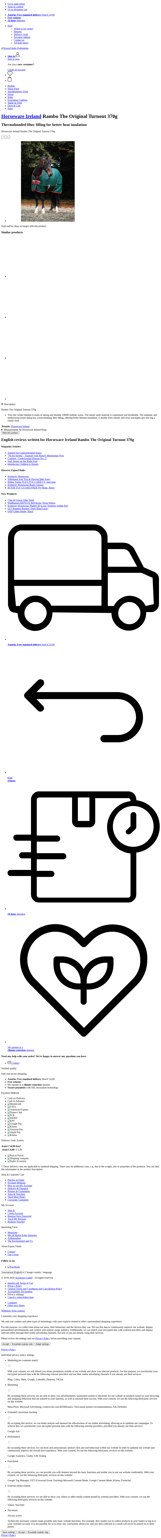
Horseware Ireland (21, 116)
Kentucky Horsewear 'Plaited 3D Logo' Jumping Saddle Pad (38, 505)
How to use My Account (20, 1185)
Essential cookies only (22, 1344)
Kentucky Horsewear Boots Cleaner (26, 485)
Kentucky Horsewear (18, 476)
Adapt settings (42, 1344)
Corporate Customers (18, 1199)
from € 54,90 (31, 15)
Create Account (15, 1213)
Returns (18, 31)
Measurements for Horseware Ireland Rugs (25, 429)
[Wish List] (10, 75)
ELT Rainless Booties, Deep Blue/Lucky (28, 508)
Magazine (12, 1232)
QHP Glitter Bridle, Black (20, 511)
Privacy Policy (15, 1286)
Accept (6, 1344)
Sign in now (14, 59)
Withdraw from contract (13, 1310)
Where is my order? (23, 28)
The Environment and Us (20, 1241)
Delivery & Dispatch (18, 1188)
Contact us (19, 40)
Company (12, 1302)
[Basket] (84, 79)
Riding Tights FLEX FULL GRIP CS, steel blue (32, 482)
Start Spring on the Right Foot (22, 461)
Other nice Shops (16, 1305)
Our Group (13, 1254)
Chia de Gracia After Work (21, 500)
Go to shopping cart (17, 9)
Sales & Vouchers (16, 1194)
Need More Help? (16, 1197)
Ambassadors (14, 1238)
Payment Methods (16, 1182)
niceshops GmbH (24, 1277)
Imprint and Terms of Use (20, 1283)
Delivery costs (21, 34)
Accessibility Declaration (20, 1291)
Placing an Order (16, 1180)
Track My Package (17, 1219)
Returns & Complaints (19, 1191)
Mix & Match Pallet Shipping (22, 1235)
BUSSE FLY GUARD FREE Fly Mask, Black (31, 487)
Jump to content (15, 6)
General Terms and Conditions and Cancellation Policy (35, 1288)
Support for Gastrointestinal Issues (25, 452)
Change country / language (38, 1272)
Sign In (11, 1210)
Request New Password (19, 1216)
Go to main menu (16, 4)
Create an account (16, 69)
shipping (16, 20)
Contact (11, 1251)
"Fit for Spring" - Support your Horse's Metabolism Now (36, 455)
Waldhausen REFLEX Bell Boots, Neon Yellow (32, 503)
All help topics (21, 42)
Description (9, 404)
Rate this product (10, 433)
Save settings (9, 1532)
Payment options (22, 37)
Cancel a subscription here (21, 1297)
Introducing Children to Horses (23, 464)
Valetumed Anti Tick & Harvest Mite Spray (29, 479)
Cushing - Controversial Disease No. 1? (27, 458)
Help (10, 26)
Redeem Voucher (16, 1221)
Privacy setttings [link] (16, 1294)
